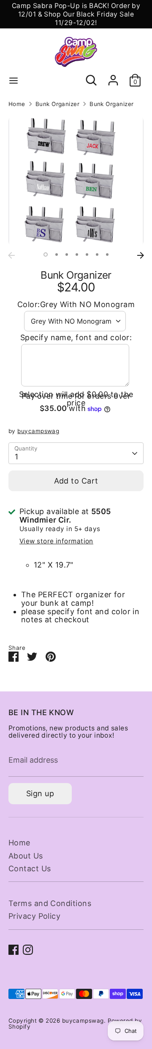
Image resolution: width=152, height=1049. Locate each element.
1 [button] (45, 254)
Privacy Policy (34, 916)
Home (16, 104)
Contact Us (29, 868)
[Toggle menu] (13, 80)
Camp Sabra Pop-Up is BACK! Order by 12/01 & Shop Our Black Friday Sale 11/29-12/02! (76, 14)
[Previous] (11, 255)
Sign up (40, 793)
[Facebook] (13, 950)
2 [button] (56, 254)
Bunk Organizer (57, 104)
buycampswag (38, 431)
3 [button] (66, 254)
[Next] (140, 255)
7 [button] (107, 254)
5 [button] (87, 254)
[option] (76, 181)
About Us (25, 855)
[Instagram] (28, 950)
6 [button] (97, 254)
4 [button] (77, 254)
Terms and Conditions (49, 903)
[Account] (113, 75)
